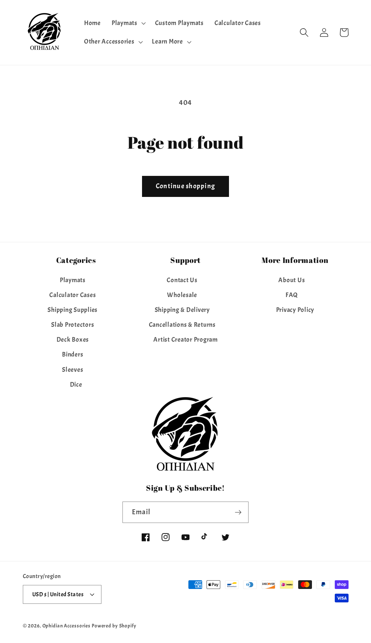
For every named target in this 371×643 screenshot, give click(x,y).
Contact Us (182, 280)
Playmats (73, 280)
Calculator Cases (72, 295)
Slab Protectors (72, 325)
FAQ (291, 295)
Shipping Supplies (72, 310)
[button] (128, 23)
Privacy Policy (295, 310)
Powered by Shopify (114, 626)
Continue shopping (185, 186)
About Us (291, 280)
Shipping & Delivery (182, 310)
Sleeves (72, 370)
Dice (76, 384)
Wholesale (182, 295)
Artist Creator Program (185, 339)
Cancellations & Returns (182, 325)
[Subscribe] (238, 512)
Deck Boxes (73, 339)
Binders (72, 354)
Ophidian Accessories (66, 626)
